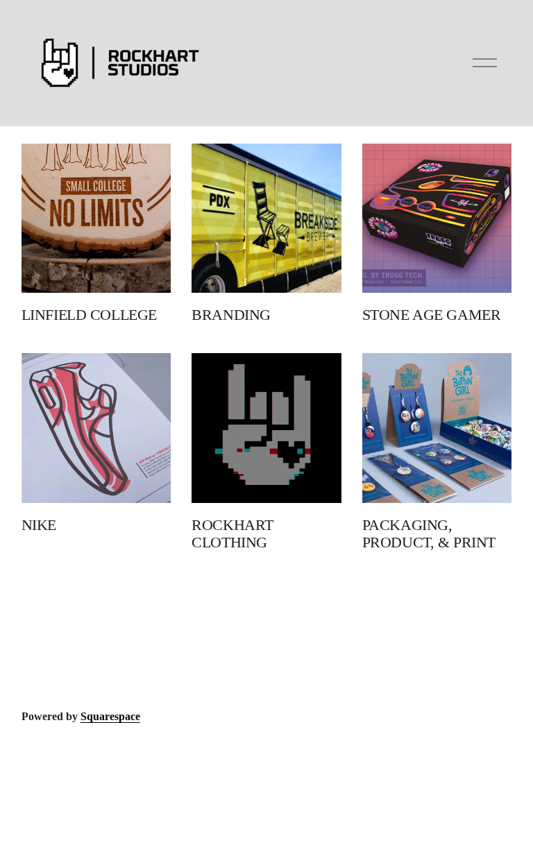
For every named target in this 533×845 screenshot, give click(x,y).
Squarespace (110, 716)
